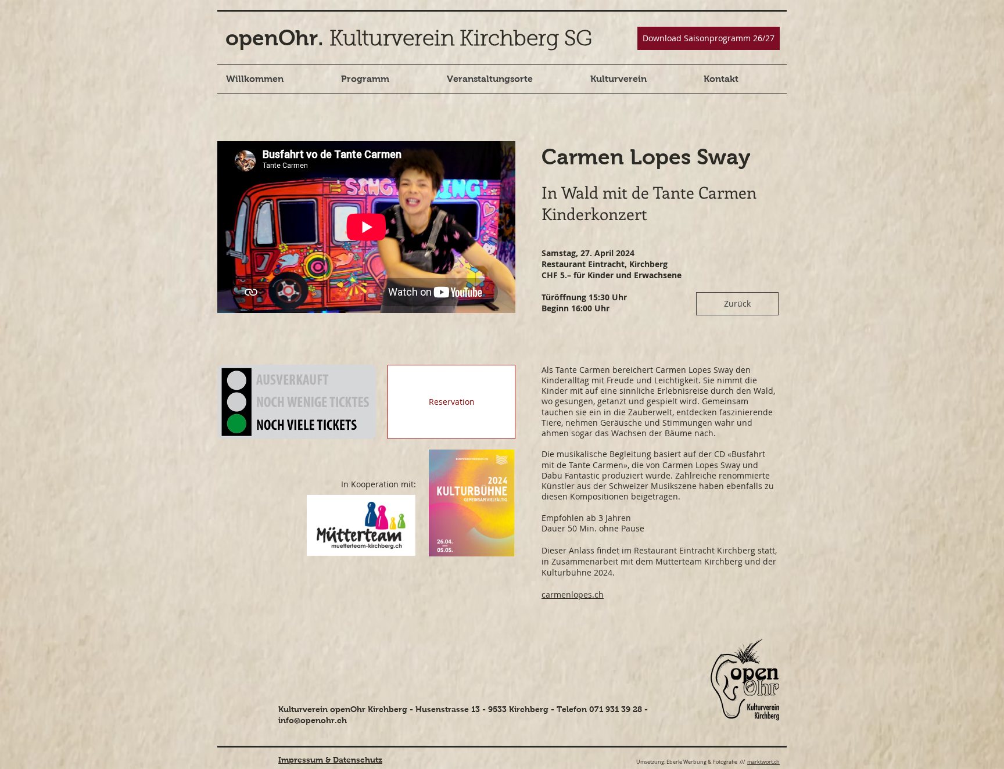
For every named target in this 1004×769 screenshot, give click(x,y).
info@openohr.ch (312, 720)
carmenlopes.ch (573, 594)
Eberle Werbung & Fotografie (701, 762)
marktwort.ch (763, 762)
